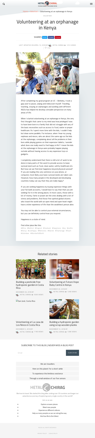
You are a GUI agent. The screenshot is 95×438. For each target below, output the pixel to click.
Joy (64, 228)
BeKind (31, 228)
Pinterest (57, 37)
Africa (24, 228)
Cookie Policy (53, 433)
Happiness (57, 228)
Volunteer (34, 11)
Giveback (47, 228)
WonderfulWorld (37, 233)
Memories (42, 230)
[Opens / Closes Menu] (91, 4)
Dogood (39, 228)
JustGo (70, 228)
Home (25, 11)
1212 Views (71, 45)
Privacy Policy (42, 433)
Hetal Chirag (58, 45)
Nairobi (51, 230)
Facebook (51, 37)
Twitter (45, 37)
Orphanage (60, 230)
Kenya (24, 230)
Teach (69, 230)
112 (48, 48)
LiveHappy (33, 230)
